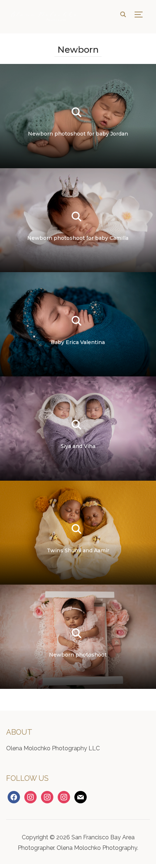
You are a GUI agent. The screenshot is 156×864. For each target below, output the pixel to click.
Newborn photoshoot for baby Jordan (78, 133)
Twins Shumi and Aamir (78, 550)
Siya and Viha (78, 446)
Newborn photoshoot (78, 654)
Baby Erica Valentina (78, 342)
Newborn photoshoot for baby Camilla (77, 238)
